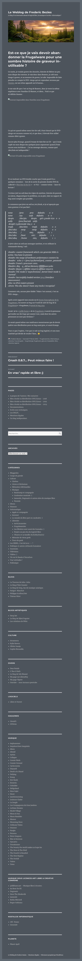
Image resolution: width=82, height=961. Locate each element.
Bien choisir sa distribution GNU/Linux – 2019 (28, 401)
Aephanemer (15, 743)
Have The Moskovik (18, 894)
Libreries (11, 341)
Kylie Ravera (15, 643)
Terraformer (15, 845)
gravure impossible (48, 341)
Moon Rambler (16, 816)
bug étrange (29, 341)
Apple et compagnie (20, 512)
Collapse (13, 757)
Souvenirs (14, 549)
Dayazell (13, 769)
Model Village (15, 811)
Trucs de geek (18, 341)
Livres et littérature (20, 484)
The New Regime (17, 856)
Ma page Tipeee (16, 680)
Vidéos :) (13, 554)
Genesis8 (13, 925)
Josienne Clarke (16, 800)
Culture (13, 479)
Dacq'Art (13, 616)
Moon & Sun (15, 814)
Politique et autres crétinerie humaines (25, 546)
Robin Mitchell (16, 900)
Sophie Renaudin (17, 649)
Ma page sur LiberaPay (19, 677)
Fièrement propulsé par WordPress (52, 955)
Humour (13, 507)
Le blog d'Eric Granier (18, 585)
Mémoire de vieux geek (21, 538)
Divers (12, 504)
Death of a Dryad (16, 772)
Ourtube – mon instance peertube (23, 682)
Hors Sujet (14, 791)
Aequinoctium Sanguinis (20, 746)
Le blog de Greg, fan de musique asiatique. (26, 588)
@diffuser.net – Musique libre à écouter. (26, 886)
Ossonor (13, 828)
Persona (13, 833)
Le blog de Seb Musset (19, 674)
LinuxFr (13, 721)
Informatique (54, 339)
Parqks (13, 831)
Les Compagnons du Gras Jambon (23, 805)
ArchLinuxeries (20, 524)
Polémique (14, 563)
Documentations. (17, 407)
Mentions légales (17, 416)
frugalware (37, 341)
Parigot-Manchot (17, 591)
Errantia (13, 783)
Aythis (12, 755)
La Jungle (14, 802)
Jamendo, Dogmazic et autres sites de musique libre (34, 498)
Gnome (11, 83)
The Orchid (14, 859)
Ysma (12, 864)
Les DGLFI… (15, 413)
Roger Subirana (16, 903)
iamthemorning (16, 797)
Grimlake (13, 786)
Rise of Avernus (16, 839)
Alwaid (12, 752)
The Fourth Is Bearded (19, 853)
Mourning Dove (16, 822)
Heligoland (14, 788)
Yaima (12, 861)
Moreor (13, 819)
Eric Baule (14, 780)
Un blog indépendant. (18, 418)
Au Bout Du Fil (15, 889)
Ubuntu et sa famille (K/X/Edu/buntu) (29, 535)
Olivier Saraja (15, 646)
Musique (15, 490)
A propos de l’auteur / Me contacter (24, 396)
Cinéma (15, 481)
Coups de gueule (16, 476)
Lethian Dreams (16, 808)
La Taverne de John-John (20, 582)
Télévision (14, 552)
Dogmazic (14, 891)
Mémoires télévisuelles (21, 487)
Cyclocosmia (15, 766)
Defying (13, 774)
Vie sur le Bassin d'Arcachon (21, 557)
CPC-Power (14, 922)
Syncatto (13, 842)
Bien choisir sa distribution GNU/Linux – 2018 (28, 399)
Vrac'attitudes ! (16, 560)
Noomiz (17, 501)
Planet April (14, 944)
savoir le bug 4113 (37, 306)
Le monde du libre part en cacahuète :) (27, 518)
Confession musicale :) (23, 495)
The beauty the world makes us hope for (26, 847)
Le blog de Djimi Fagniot (20, 618)
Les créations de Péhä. (19, 621)
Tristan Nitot (15, 596)
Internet (15, 515)
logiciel (16, 343)
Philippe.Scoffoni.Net (18, 593)
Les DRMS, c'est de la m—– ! (21, 543)
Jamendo (13, 897)
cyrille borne (24, 311)
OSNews (13, 724)
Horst (12, 794)
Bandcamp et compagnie (24, 493)
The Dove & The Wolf (18, 850)
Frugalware (12, 306)
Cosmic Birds (15, 760)
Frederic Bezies (16, 339)
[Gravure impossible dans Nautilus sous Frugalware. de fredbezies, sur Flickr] (35, 112)
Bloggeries (14, 473)
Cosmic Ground (16, 763)
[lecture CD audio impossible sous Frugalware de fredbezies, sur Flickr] (35, 164)
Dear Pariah (14, 668)
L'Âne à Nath (15, 671)
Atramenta (14, 641)
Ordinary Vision (16, 825)
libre (56, 341)
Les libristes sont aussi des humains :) (29, 529)
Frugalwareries (45, 339)
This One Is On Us (23, 185)
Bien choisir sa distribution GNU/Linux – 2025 (28, 404)
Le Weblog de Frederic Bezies (30, 12)
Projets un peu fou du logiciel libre (27, 532)
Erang (12, 777)
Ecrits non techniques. (19, 410)
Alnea (12, 749)
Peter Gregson (15, 836)
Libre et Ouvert (16, 702)
